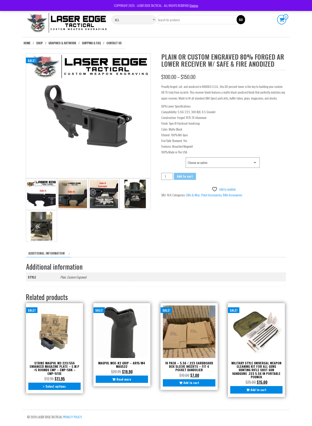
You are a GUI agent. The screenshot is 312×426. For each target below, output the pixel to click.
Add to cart (185, 176)
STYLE (166, 159)
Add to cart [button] (191, 382)
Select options (55, 386)
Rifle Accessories (232, 194)
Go (241, 19)
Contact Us (114, 42)
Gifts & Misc (193, 194)
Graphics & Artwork (62, 42)
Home (27, 42)
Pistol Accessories (211, 194)
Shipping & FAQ (91, 42)
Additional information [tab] (46, 253)
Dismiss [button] (194, 5)
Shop (39, 42)
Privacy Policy (72, 416)
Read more (123, 379)
